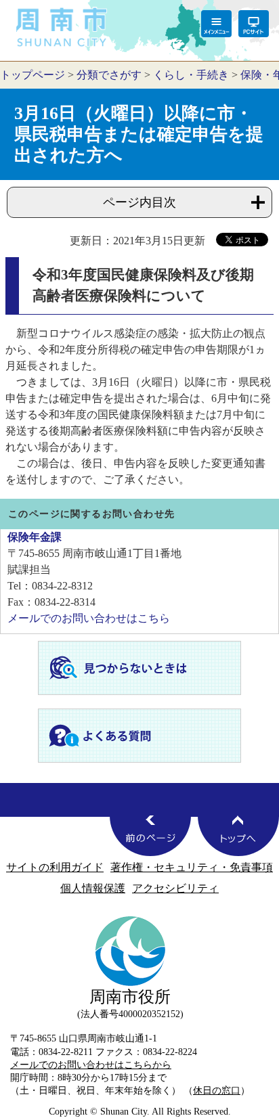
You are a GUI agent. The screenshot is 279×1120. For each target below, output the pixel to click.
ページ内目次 (139, 202)
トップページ (32, 75)
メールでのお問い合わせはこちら (88, 618)
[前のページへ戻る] (150, 835)
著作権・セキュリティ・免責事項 (191, 867)
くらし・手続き (191, 75)
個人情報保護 (92, 888)
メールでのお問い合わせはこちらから (90, 1064)
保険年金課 (34, 537)
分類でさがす (109, 75)
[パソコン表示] (253, 23)
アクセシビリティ (175, 888)
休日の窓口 (216, 1090)
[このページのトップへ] (238, 835)
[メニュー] (216, 23)
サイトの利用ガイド (55, 867)
